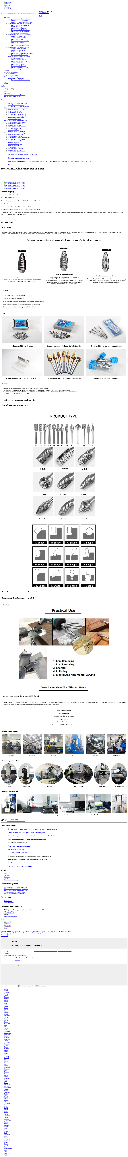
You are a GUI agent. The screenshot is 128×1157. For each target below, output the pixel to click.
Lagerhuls (11, 933)
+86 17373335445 (9, 913)
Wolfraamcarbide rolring (18, 39)
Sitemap (61, 931)
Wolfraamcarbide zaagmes (18, 59)
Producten (7, 17)
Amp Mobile (67, 931)
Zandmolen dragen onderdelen (19, 20)
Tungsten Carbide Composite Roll (20, 80)
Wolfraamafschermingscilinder (19, 33)
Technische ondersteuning (11, 72)
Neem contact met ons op (11, 77)
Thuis (40, 16)
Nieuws (6, 878)
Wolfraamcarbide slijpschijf (18, 37)
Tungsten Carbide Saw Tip (18, 50)
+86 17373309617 (44, 13)
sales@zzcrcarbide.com (45, 11)
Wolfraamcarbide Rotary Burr (19, 61)
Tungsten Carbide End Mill (18, 66)
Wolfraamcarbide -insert (17, 62)
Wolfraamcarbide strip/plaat (18, 48)
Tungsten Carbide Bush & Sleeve (20, 30)
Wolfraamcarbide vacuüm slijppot (20, 866)
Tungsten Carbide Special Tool (19, 55)
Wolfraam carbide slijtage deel (16, 78)
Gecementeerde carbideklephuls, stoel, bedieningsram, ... (28, 832)
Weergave (10, 164)
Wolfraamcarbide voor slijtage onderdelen (19, 34)
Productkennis (11, 73)
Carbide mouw (60, 933)
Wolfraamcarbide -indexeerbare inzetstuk (22, 53)
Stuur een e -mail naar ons (8, 219)
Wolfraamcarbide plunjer (14, 119)
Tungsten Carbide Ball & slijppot (20, 36)
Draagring (38, 933)
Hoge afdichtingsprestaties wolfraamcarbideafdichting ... (28, 839)
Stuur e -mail (4, 936)
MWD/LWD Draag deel (18, 27)
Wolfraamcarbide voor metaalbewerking (19, 56)
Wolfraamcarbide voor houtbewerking (18, 47)
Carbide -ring (4, 933)
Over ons (6, 70)
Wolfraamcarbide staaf (17, 58)
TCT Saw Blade (15, 52)
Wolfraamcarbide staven (11, 819)
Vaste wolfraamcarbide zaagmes (16, 821)
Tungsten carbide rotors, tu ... (18, 158)
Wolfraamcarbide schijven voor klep (25, 933)
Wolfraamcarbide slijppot (48, 933)
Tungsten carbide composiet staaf (20, 41)
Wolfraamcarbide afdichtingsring (20, 31)
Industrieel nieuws (13, 75)
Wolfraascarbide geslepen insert (19, 67)
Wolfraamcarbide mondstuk (18, 28)
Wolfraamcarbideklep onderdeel (20, 25)
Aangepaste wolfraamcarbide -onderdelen (19, 19)
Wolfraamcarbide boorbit (18, 64)
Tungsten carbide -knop (17, 42)
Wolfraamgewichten (16, 44)
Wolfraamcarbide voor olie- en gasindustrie (19, 23)
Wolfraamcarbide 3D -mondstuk (20, 45)
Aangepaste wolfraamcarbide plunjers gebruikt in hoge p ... (29, 859)
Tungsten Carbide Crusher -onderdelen (21, 22)
